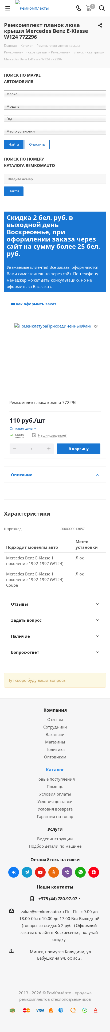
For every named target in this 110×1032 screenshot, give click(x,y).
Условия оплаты (55, 794)
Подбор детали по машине (55, 846)
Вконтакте (13, 872)
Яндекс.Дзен (93, 872)
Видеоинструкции (55, 838)
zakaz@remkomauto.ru (42, 911)
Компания (55, 710)
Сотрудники (55, 727)
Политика (55, 749)
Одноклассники (53, 872)
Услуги (55, 829)
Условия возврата (55, 809)
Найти (14, 191)
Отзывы (55, 719)
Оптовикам (55, 757)
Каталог (55, 770)
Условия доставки (55, 801)
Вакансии (55, 734)
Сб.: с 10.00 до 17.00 (50, 918)
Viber (67, 872)
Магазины (55, 742)
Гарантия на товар (55, 816)
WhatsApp (80, 872)
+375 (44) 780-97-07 (57, 899)
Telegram (27, 872)
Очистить (37, 144)
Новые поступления (55, 779)
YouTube (40, 872)
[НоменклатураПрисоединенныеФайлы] (55, 349)
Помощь (55, 786)
